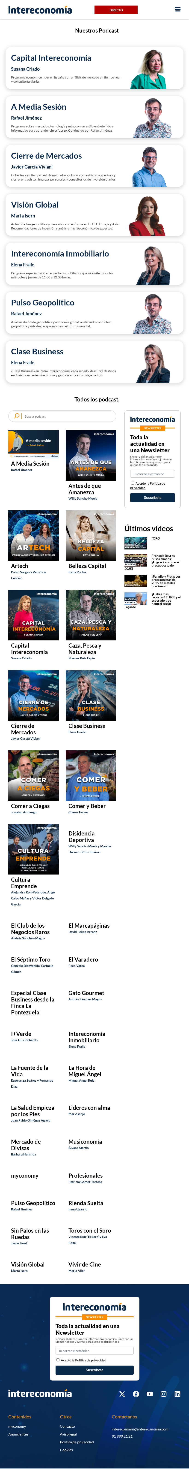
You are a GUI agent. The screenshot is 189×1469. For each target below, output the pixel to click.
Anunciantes (18, 1434)
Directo (116, 10)
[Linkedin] (177, 1394)
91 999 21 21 (122, 1436)
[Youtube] (150, 1394)
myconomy (17, 1426)
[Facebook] (136, 1394)
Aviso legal (68, 1434)
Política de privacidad (77, 1442)
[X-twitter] (122, 1394)
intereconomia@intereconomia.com (140, 1429)
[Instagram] (163, 1394)
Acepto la (83, 1360)
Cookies (66, 1450)
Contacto (67, 1426)
